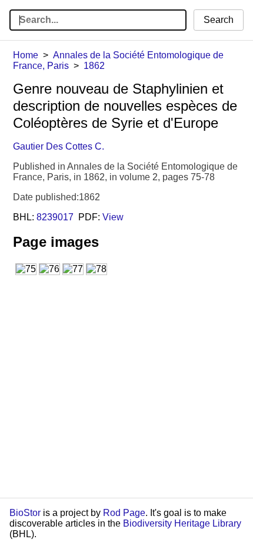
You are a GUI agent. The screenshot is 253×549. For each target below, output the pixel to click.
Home (25, 55)
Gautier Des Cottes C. (58, 146)
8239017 (55, 217)
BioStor (25, 513)
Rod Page (124, 513)
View (113, 217)
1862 (94, 66)
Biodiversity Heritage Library (182, 523)
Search (219, 20)
